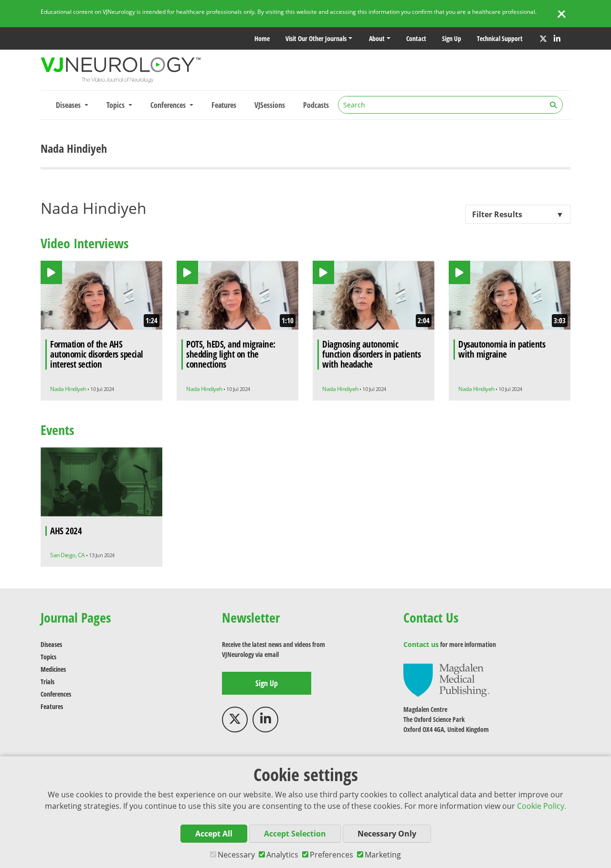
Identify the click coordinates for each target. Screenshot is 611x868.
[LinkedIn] (557, 38)
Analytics (282, 854)
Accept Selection (295, 833)
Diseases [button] (69, 105)
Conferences (56, 694)
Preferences (331, 854)
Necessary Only (387, 833)
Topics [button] (116, 105)
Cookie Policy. (541, 806)
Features (223, 105)
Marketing (383, 854)
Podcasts (316, 105)
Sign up (451, 38)
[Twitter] (543, 38)
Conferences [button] (169, 105)
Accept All (213, 833)
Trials (47, 681)
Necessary (236, 854)
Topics (48, 656)
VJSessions (269, 105)
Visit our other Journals (316, 38)
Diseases (51, 644)
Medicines (53, 669)
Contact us (421, 644)
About (377, 38)
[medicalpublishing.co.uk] (446, 679)
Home (262, 38)
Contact (416, 38)
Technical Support (500, 38)
